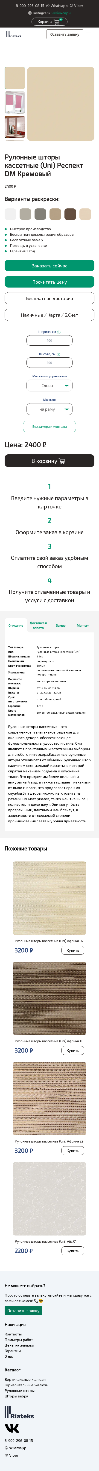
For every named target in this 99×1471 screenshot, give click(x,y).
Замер (61, 625)
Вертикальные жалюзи (25, 1379)
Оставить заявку (64, 34)
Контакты (13, 1334)
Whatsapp (59, 5)
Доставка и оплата (38, 625)
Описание (16, 625)
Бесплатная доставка (49, 298)
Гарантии (13, 1350)
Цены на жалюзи (19, 1345)
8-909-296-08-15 (30, 5)
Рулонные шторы (20, 1390)
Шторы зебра (16, 1396)
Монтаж (83, 625)
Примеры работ (19, 1339)
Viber (78, 5)
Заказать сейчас (49, 265)
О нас (9, 1356)
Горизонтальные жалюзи (26, 1385)
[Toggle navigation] (89, 34)
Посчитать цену (49, 282)
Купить (73, 950)
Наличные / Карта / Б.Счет (49, 315)
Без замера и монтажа (49, 426)
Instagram (41, 13)
